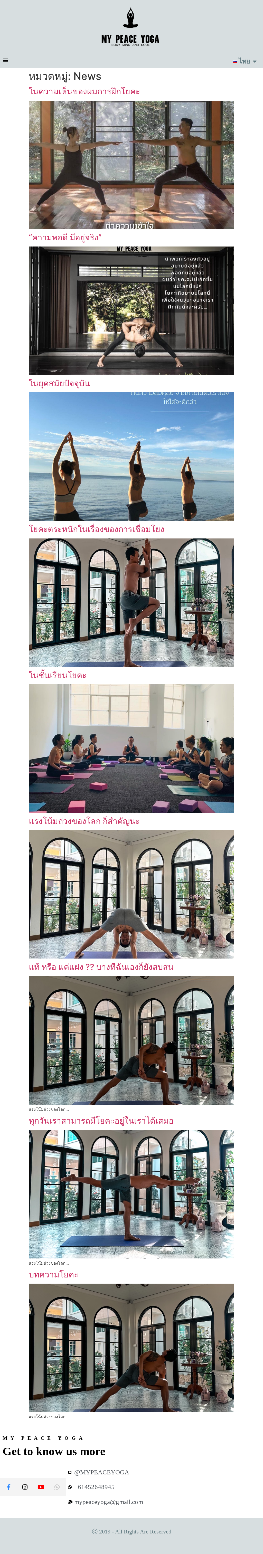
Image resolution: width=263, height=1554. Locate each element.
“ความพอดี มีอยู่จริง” (65, 237)
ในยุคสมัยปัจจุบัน (59, 383)
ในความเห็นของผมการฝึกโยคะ (84, 91)
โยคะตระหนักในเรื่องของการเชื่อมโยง (96, 529)
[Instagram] (25, 1487)
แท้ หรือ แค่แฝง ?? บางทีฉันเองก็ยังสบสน (101, 967)
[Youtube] (41, 1487)
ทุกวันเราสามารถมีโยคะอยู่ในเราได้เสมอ (101, 1121)
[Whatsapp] (57, 1487)
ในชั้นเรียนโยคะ (58, 675)
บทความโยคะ (53, 1274)
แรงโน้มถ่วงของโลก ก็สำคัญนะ (84, 821)
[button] (5, 60)
